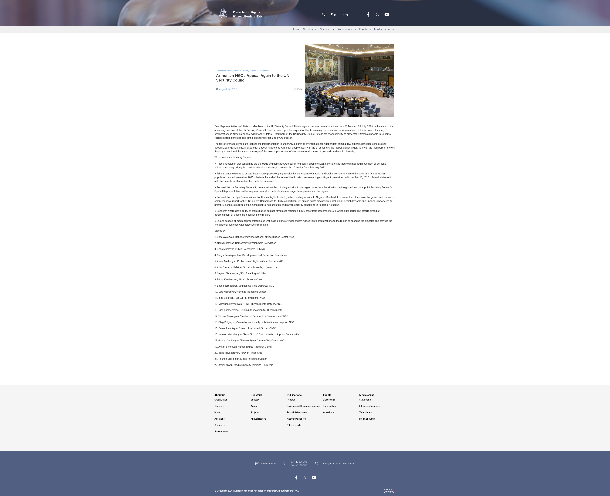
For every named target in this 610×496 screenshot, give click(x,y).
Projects (255, 412)
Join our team (221, 431)
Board (217, 412)
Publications (345, 29)
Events (363, 29)
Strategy (255, 399)
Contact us (219, 425)
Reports (291, 399)
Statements (365, 399)
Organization (220, 399)
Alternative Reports (296, 419)
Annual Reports (258, 419)
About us (308, 29)
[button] (323, 14)
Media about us (367, 419)
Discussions (329, 399)
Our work (325, 29)
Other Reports (294, 425)
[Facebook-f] (368, 14)
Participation (329, 406)
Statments (263, 70)
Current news (224, 70)
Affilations (219, 419)
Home (295, 29)
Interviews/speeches (369, 406)
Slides (252, 70)
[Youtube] (387, 14)
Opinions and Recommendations (303, 406)
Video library (365, 412)
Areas (254, 406)
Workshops (328, 412)
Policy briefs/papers (297, 412)
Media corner (382, 29)
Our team (219, 406)
